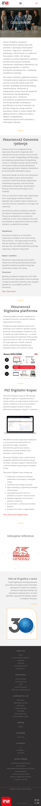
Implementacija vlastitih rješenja (20, 763)
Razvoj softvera (20, 766)
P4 (20, 747)
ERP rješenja (20, 700)
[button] (20, 3)
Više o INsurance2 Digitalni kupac (15, 515)
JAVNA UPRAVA (21, 675)
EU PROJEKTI (20, 743)
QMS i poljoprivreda (21, 714)
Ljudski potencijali (20, 708)
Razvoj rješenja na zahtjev (20, 716)
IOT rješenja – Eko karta (21, 779)
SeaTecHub (20, 753)
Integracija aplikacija (21, 771)
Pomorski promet (21, 679)
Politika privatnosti (15, 789)
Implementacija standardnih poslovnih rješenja (21, 768)
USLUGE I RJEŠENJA (20, 759)
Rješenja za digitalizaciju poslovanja (20, 777)
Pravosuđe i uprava (20, 681)
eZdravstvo (20, 663)
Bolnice (21, 655)
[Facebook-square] (38, 800)
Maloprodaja (20, 705)
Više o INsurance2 (9, 291)
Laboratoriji (20, 660)
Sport (20, 684)
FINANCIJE (20, 723)
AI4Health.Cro (21, 750)
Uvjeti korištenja (26, 789)
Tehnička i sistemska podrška (20, 774)
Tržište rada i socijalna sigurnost (20, 690)
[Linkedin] (35, 800)
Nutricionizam (21, 668)
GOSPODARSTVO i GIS (20, 696)
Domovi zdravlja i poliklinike (21, 658)
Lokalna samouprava (21, 687)
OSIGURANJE (20, 733)
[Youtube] (38, 803)
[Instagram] (35, 803)
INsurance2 (20, 737)
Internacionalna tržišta (20, 666)
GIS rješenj (20, 711)
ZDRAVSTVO (20, 651)
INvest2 (21, 727)
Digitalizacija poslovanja (21, 703)
